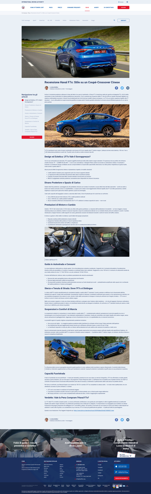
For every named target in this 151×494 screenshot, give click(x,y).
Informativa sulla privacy (106, 486)
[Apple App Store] (121, 466)
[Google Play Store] (121, 472)
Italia (61, 468)
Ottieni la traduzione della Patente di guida (31, 467)
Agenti (34, 20)
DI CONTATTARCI (109, 7)
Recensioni (85, 20)
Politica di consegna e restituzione (90, 486)
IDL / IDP (50, 20)
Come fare (42, 20)
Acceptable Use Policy (56, 486)
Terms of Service (50, 486)
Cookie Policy (62, 486)
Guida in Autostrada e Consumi (33, 113)
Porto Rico (46, 475)
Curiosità (57, 20)
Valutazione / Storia (74, 20)
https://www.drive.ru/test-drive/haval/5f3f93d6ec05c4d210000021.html (94, 410)
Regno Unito (46, 466)
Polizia (64, 20)
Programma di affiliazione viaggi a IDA (30, 469)
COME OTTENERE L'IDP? (37, 7)
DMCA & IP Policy (74, 486)
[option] (25, 443)
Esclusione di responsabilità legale (29, 491)
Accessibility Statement (81, 486)
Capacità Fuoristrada (30, 126)
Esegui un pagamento (121, 478)
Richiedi (123, 7)
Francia (61, 470)
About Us (45, 486)
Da (54, 87)
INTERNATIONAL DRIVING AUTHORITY (33, 2)
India (61, 475)
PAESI (51, 7)
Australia (46, 471)
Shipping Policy (99, 486)
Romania (46, 468)
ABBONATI (123, 20)
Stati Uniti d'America (48, 464)
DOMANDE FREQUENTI (73, 7)
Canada (61, 473)
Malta (45, 477)
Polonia (61, 477)
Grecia (45, 473)
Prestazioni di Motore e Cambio (33, 110)
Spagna (61, 464)
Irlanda (45, 470)
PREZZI (60, 7)
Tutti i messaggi (26, 20)
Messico (61, 466)
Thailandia (62, 471)
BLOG (87, 7)
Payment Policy (68, 486)
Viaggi (93, 20)
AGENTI (96, 7)
